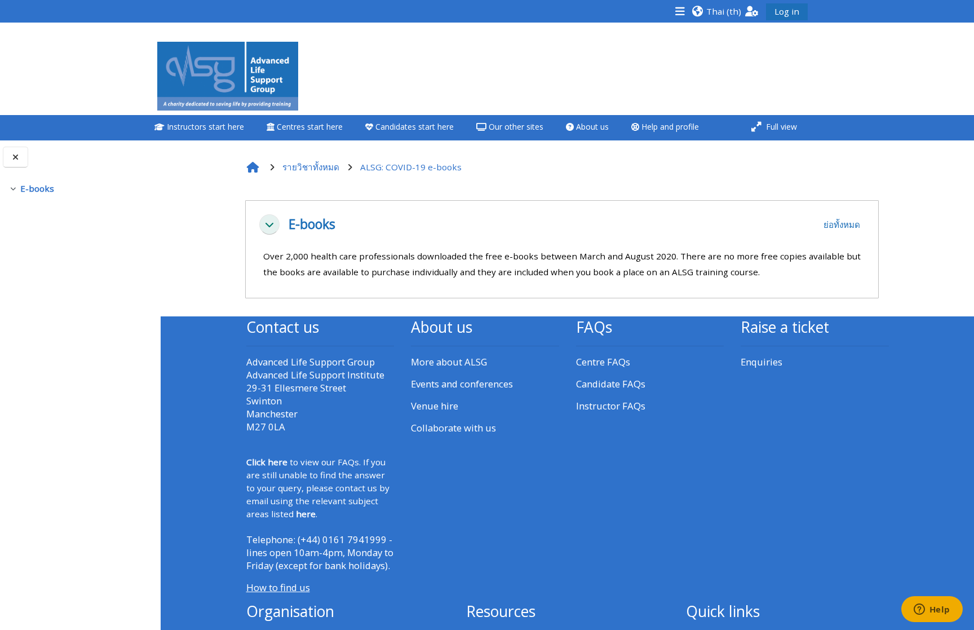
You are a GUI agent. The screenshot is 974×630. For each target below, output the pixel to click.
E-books (37, 188)
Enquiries (761, 361)
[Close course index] (15, 157)
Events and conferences (462, 383)
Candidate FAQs (610, 383)
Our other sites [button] (514, 126)
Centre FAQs (603, 361)
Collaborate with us (453, 427)
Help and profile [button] (669, 126)
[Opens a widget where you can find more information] (932, 610)
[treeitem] (80, 188)
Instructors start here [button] (204, 126)
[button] (716, 11)
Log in (786, 11)
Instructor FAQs (610, 405)
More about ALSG (449, 361)
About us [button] (591, 126)
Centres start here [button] (309, 126)
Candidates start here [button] (413, 126)
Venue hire (434, 405)
